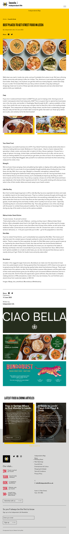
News (36, 458)
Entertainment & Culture (41, 466)
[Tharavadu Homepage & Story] (34, 347)
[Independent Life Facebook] (17, 457)
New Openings (38, 462)
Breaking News (38, 459)
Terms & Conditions (40, 471)
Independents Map (34, 11)
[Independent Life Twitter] (14, 457)
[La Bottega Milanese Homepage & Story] (34, 320)
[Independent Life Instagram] (21, 457)
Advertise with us (9, 501)
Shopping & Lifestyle (40, 469)
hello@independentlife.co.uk (44, 483)
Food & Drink (12, 19)
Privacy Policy (38, 473)
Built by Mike (20, 530)
